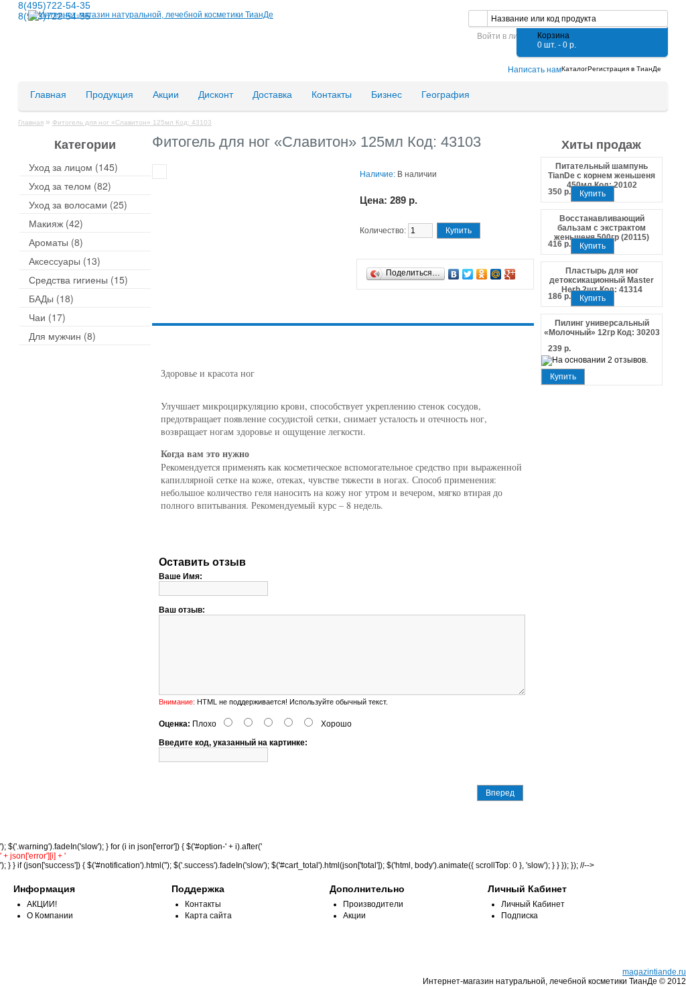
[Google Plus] (510, 274)
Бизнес (386, 94)
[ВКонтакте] (454, 274)
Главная (48, 94)
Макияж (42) (56, 223)
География (445, 94)
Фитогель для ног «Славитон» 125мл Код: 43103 (132, 122)
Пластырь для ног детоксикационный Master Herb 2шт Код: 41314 (601, 276)
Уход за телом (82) (70, 186)
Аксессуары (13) (64, 261)
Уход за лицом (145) (73, 167)
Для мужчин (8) (62, 336)
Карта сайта (208, 915)
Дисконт (215, 94)
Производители (373, 904)
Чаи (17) (47, 317)
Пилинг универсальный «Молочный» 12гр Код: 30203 (602, 327)
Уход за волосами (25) (78, 204)
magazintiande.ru (654, 972)
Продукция (109, 94)
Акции (166, 94)
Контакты (332, 94)
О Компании (50, 915)
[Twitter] (468, 274)
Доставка (272, 94)
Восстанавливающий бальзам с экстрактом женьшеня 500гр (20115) (601, 224)
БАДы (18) (51, 298)
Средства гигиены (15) (78, 279)
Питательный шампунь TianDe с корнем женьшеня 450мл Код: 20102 (601, 172)
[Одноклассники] (482, 274)
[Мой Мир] (496, 274)
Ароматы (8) (56, 242)
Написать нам (534, 69)
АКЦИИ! (42, 904)
